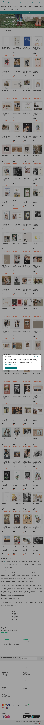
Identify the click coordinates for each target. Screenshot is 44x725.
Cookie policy (7, 364)
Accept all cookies (11, 367)
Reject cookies (22, 367)
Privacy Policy (13, 364)
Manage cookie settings (34, 367)
